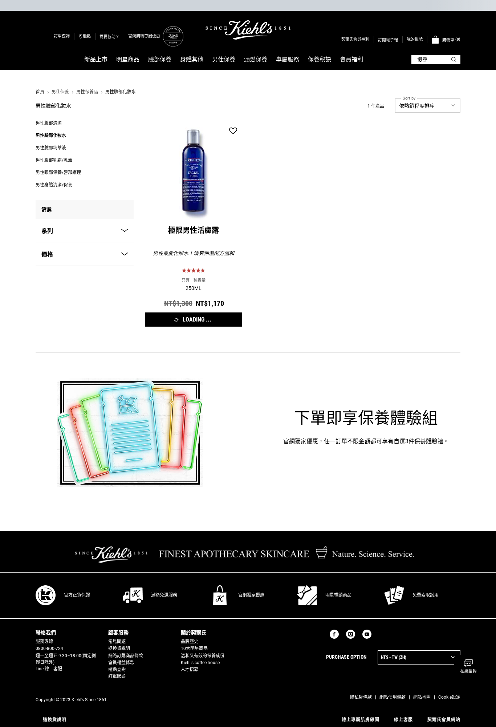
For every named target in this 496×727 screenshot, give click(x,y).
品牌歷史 (189, 641)
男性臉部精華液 (51, 147)
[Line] (378, 634)
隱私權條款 (361, 697)
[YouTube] (367, 634)
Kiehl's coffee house (200, 662)
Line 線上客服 (49, 668)
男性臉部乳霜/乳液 (54, 160)
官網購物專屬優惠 (144, 36)
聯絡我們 (46, 632)
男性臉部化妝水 (51, 135)
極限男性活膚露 (193, 231)
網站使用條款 (392, 697)
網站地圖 (422, 697)
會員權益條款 (121, 662)
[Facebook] (334, 634)
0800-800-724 (49, 648)
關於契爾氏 (193, 632)
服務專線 (44, 641)
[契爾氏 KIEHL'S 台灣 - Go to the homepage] (248, 30)
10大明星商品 (194, 648)
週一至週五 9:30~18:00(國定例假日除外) (66, 659)
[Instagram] (350, 634)
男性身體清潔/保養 (54, 184)
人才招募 (189, 669)
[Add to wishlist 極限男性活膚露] (233, 131)
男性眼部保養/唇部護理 (58, 172)
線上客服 (403, 719)
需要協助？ (109, 37)
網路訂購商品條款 (125, 655)
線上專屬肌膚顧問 (360, 719)
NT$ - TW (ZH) (393, 657)
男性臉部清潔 (49, 123)
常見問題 (117, 641)
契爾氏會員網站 (443, 719)
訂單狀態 (117, 676)
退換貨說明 (119, 648)
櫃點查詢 (117, 669)
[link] (173, 36)
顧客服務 (118, 632)
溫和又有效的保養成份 (202, 655)
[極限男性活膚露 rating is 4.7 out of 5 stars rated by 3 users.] (193, 270)
